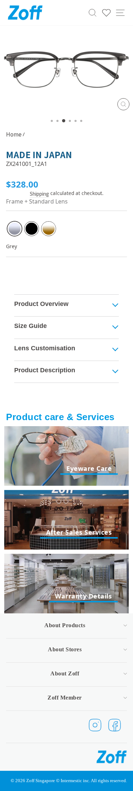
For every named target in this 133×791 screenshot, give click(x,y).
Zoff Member (65, 698)
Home (14, 134)
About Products (64, 625)
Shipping (39, 193)
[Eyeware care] (66, 456)
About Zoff (64, 673)
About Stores (65, 649)
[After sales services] (66, 520)
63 (48, 229)
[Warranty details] (66, 583)
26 (14, 229)
